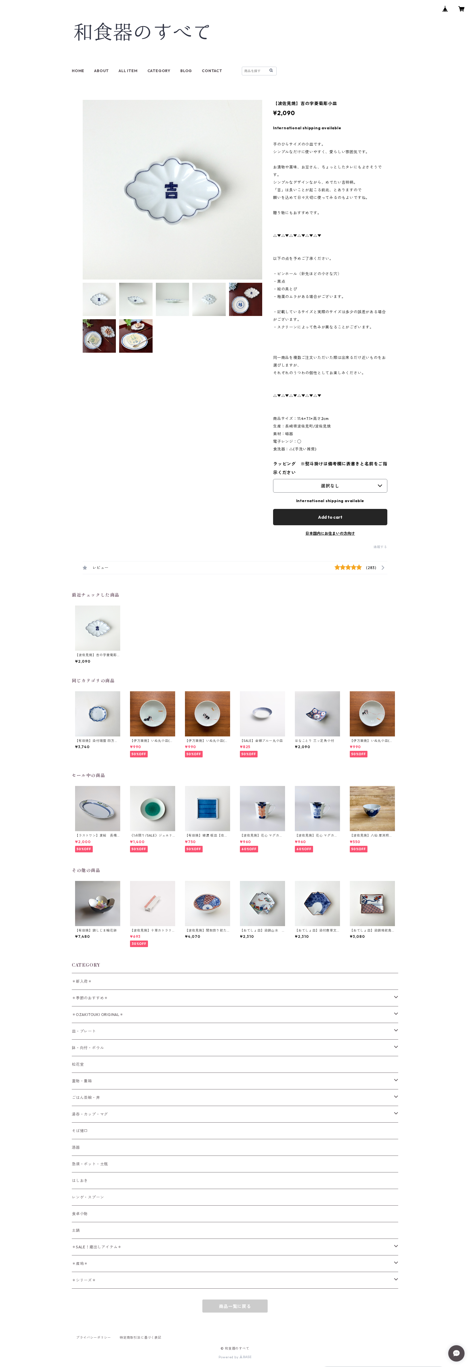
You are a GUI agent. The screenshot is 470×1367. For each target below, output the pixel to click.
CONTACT (212, 70)
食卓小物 (80, 1213)
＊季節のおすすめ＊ (90, 998)
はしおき (80, 1180)
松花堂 (78, 1064)
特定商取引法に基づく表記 (141, 1337)
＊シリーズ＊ (84, 1280)
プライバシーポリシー (93, 1337)
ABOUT (101, 70)
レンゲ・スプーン (88, 1197)
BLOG (186, 70)
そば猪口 (80, 1130)
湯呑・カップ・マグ (90, 1114)
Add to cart (330, 517)
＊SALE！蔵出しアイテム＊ (97, 1247)
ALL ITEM (128, 70)
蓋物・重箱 (82, 1081)
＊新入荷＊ (82, 981)
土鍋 (76, 1230)
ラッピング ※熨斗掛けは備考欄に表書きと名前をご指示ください (330, 468)
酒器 (76, 1147)
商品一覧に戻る (235, 1306)
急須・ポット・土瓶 (90, 1164)
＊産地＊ (80, 1263)
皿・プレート (84, 1031)
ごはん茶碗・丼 (86, 1097)
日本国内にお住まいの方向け (330, 533)
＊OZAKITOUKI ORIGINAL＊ (97, 1014)
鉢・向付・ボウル (88, 1047)
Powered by (229, 1357)
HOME (78, 70)
